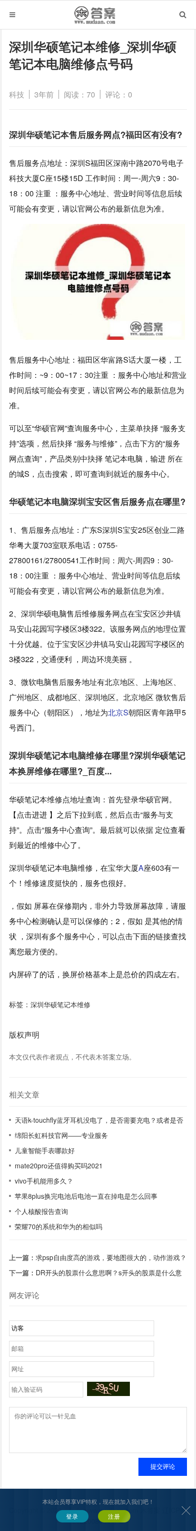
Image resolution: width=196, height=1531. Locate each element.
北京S (118, 712)
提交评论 (162, 1466)
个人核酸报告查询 (41, 1211)
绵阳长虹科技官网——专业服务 (61, 1135)
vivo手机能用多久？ (44, 1180)
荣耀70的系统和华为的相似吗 (58, 1226)
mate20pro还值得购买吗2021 (59, 1165)
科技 (16, 94)
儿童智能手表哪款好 (45, 1150)
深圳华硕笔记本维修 (60, 1004)
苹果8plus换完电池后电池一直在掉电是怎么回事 (86, 1196)
